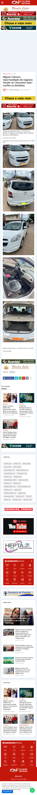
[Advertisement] (18, 51)
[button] (2, 2)
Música (18, 490)
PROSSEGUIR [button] (7, 791)
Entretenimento (10, 480)
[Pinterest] (23, 378)
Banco (7, 467)
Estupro (7, 483)
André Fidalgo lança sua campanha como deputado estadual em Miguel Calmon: (10, 434)
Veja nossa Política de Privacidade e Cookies (16, 788)
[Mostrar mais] (30, 378)
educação (17, 499)
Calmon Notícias (22, 470)
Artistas (17, 463)
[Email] (27, 378)
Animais (7, 463)
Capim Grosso (9, 473)
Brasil (17, 467)
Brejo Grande (9, 470)
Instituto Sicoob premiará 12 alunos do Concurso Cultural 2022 (24, 659)
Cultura (7, 477)
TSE (28, 496)
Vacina (7, 499)
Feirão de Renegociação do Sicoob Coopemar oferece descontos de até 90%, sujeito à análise (26, 410)
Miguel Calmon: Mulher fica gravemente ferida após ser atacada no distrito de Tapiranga (10, 409)
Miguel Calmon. (9, 486)
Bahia (26, 463)
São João (20, 496)
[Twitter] (16, 378)
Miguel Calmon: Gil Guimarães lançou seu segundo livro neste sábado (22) (22, 670)
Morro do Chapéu (24, 486)
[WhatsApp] (19, 378)
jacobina (27, 499)
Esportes (23, 480)
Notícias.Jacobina (10, 493)
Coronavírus (21, 473)
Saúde (22, 493)
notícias (13, 73)
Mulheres (8, 490)
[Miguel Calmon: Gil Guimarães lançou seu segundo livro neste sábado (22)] (8, 670)
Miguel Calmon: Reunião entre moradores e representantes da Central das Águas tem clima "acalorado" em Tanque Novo (23, 634)
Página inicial (6, 73)
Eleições (17, 477)
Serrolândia (9, 496)
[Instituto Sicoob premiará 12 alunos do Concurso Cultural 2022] (8, 660)
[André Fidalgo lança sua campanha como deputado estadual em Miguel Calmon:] (10, 424)
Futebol (17, 483)
